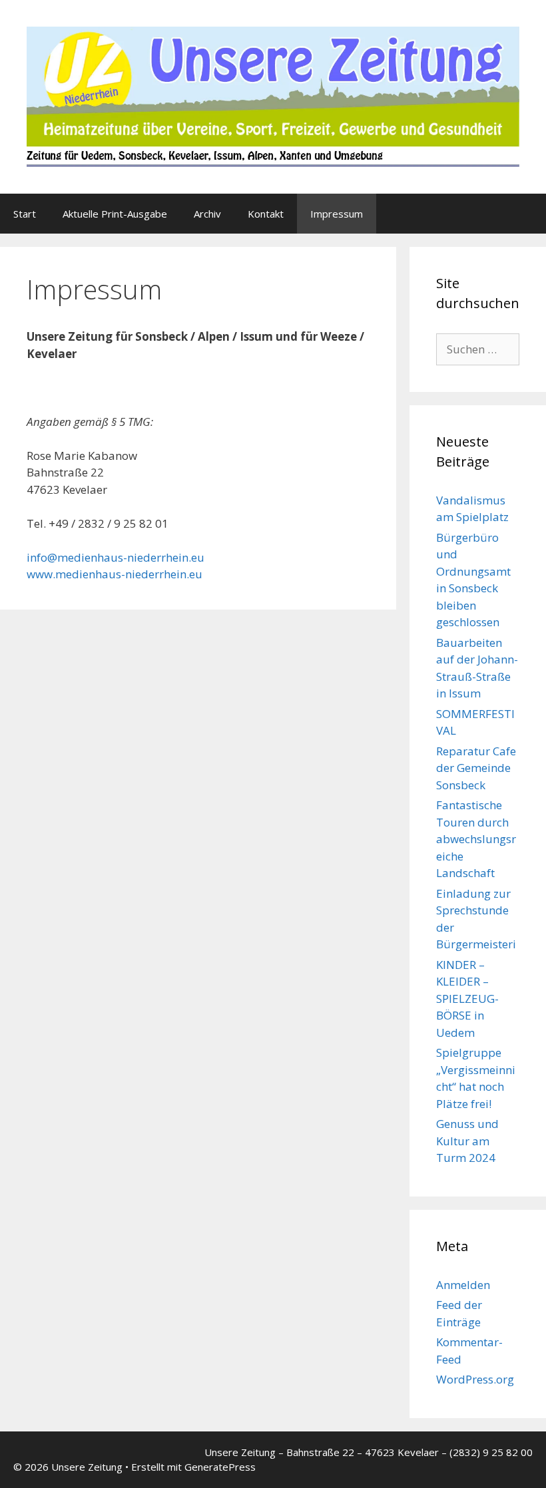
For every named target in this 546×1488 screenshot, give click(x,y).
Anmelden (463, 1284)
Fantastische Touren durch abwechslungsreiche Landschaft (476, 838)
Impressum (336, 213)
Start (24, 213)
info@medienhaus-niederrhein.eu (115, 557)
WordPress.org (475, 1379)
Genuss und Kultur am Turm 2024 (467, 1140)
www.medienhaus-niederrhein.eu (114, 574)
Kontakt (266, 213)
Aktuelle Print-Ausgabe (115, 213)
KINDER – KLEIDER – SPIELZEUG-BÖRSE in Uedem (467, 998)
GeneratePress (220, 1466)
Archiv (207, 213)
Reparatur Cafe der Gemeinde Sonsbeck (476, 768)
